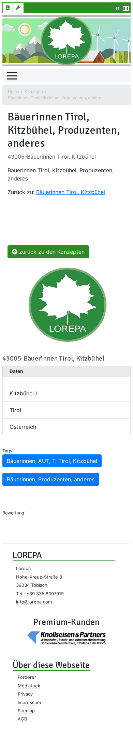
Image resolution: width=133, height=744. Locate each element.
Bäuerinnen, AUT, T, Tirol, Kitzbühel (52, 460)
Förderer (27, 677)
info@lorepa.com (34, 601)
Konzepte (34, 91)
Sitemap (26, 710)
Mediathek (29, 685)
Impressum (29, 702)
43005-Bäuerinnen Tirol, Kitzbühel (52, 156)
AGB (22, 718)
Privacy (25, 694)
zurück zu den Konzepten (51, 251)
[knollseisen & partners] (66, 637)
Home (13, 91)
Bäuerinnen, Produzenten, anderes (50, 479)
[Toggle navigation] (11, 75)
